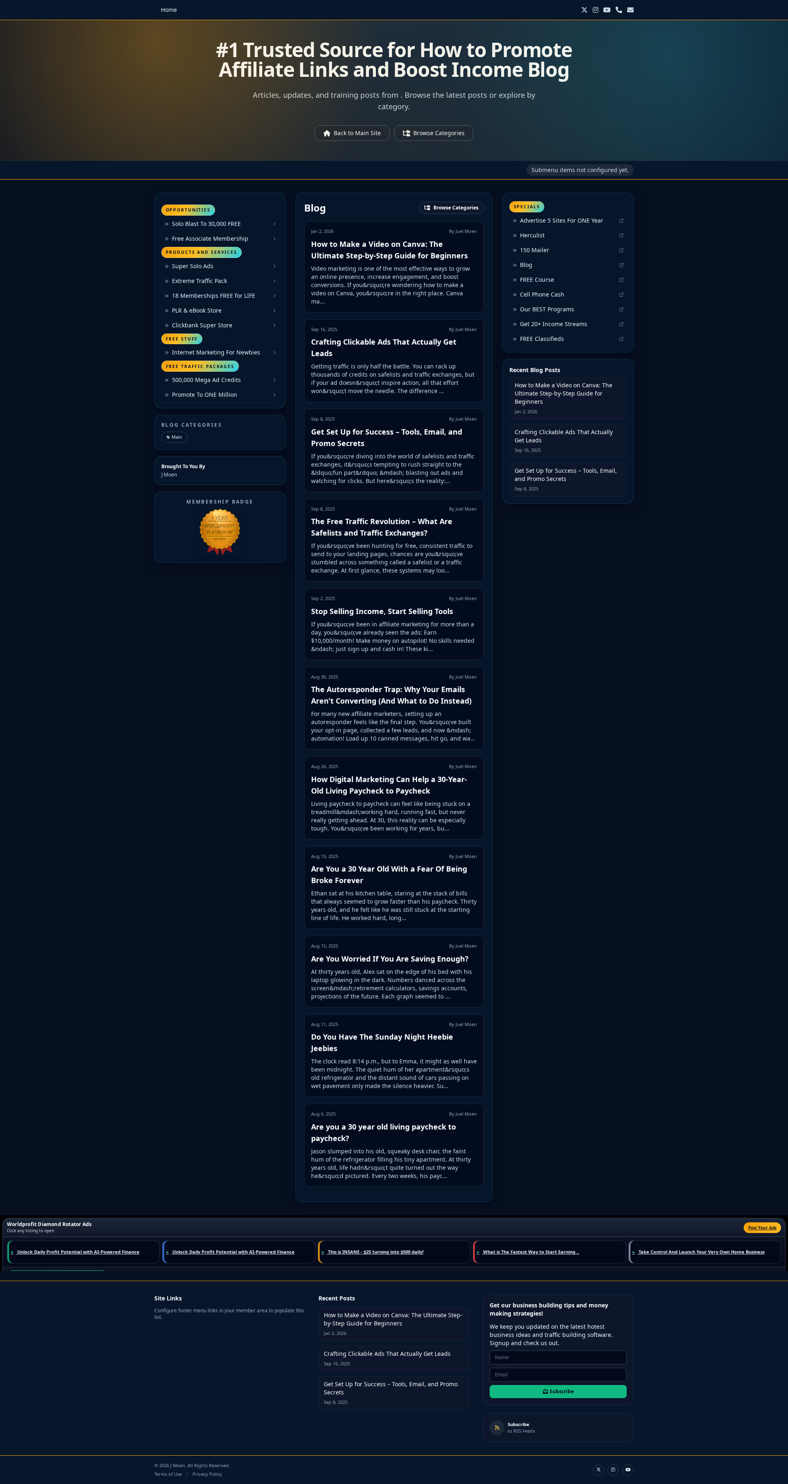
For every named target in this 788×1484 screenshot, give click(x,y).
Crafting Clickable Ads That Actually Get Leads (564, 436)
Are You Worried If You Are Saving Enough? (390, 959)
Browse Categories (439, 133)
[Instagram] (595, 10)
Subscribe (562, 1391)
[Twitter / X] (584, 10)
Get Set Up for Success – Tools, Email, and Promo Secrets (566, 475)
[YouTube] (607, 10)
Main (177, 437)
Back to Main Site (357, 133)
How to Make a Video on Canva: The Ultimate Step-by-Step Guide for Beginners (563, 393)
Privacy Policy (207, 1474)
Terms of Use (168, 1474)
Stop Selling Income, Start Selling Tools (382, 611)
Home (169, 10)
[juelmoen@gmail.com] (630, 10)
